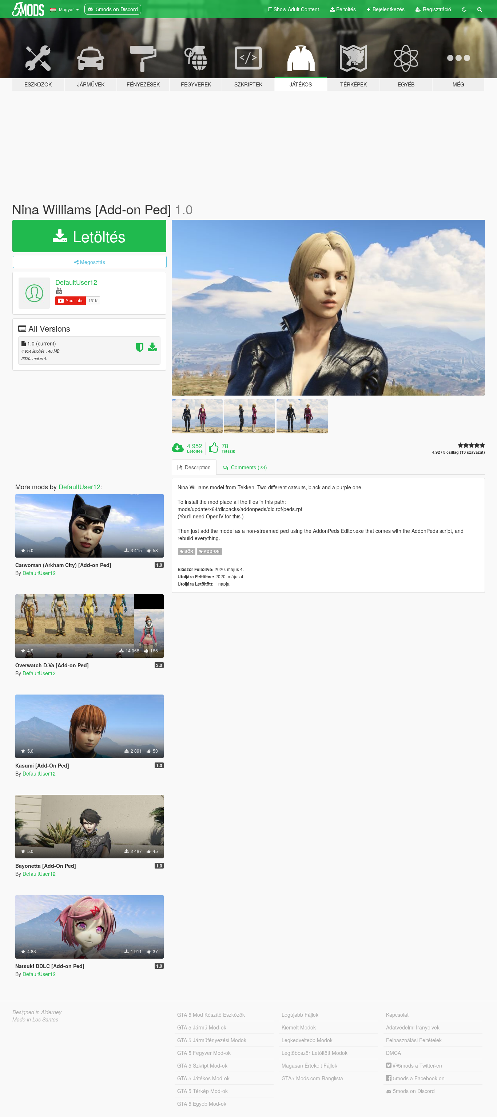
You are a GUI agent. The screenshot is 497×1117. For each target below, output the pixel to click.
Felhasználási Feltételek (414, 1040)
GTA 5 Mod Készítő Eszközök (211, 1014)
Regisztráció (436, 9)
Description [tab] (196, 467)
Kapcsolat (397, 1014)
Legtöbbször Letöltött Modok (314, 1052)
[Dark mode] (464, 9)
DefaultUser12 (76, 282)
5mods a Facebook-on (418, 1078)
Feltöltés (345, 9)
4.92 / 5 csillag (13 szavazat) (458, 452)
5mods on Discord (413, 1090)
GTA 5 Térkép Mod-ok (202, 1090)
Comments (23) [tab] (247, 467)
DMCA (393, 1052)
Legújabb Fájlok (300, 1014)
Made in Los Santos (35, 1019)
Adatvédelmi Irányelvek (413, 1027)
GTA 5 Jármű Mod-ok (201, 1027)
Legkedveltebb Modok (307, 1040)
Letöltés (97, 236)
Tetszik (228, 451)
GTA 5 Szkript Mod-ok (202, 1065)
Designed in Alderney (36, 1012)
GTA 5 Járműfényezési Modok (211, 1040)
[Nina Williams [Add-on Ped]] (328, 308)
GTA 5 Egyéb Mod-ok (201, 1103)
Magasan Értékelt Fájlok (309, 1065)
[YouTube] (58, 290)
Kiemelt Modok (299, 1027)
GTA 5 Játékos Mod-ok (203, 1078)
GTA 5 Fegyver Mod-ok (204, 1052)
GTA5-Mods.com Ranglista (312, 1078)
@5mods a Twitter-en (416, 1065)
